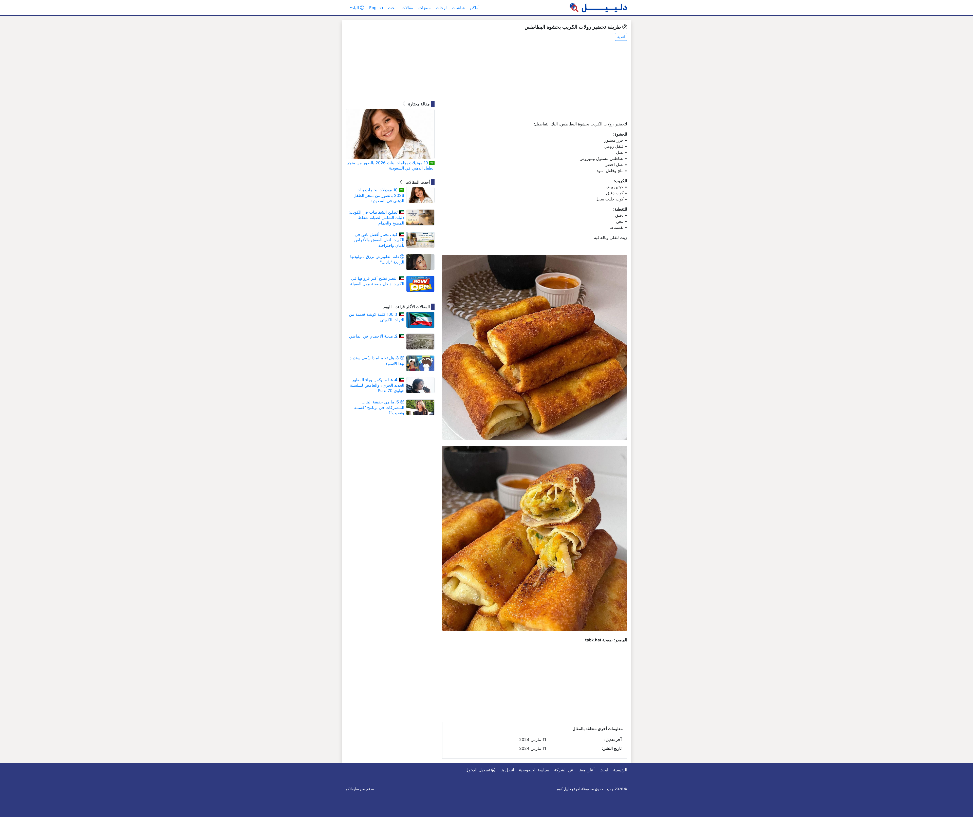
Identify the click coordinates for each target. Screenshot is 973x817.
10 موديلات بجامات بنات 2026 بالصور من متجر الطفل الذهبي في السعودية (391, 165)
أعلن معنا (586, 769)
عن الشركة (563, 769)
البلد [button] (356, 7)
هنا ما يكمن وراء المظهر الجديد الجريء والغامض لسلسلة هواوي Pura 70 (377, 385)
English (376, 7)
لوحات (441, 7)
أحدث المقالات (417, 182)
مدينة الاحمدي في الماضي (373, 336)
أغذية (621, 37)
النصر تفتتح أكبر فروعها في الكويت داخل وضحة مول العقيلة (377, 281)
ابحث (392, 7)
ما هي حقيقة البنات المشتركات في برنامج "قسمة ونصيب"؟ (379, 407)
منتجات (424, 7)
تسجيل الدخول (478, 769)
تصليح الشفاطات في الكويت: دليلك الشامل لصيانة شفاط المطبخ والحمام (376, 218)
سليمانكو (352, 789)
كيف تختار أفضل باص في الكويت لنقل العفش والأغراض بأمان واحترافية (379, 240)
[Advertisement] (534, 81)
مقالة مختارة (418, 103)
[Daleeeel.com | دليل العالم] (598, 7)
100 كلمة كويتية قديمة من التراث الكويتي (376, 317)
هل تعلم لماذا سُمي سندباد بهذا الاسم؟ (377, 360)
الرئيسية (620, 769)
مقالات (407, 7)
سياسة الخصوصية (534, 769)
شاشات (458, 7)
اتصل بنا (507, 769)
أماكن (474, 7)
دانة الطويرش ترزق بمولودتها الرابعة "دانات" (377, 259)
